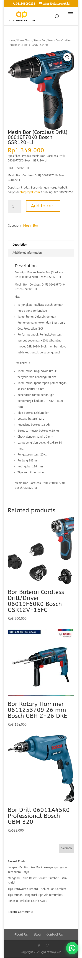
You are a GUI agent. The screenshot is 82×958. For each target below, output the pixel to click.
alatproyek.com (30, 192)
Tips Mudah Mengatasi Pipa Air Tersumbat (35, 895)
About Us (21, 934)
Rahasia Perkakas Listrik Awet (27, 900)
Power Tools (24, 40)
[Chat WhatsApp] (72, 948)
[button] (67, 57)
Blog (37, 934)
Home (11, 40)
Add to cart (43, 205)
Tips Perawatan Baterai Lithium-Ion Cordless (37, 889)
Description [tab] (20, 244)
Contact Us (54, 934)
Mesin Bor (40, 40)
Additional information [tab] (27, 252)
